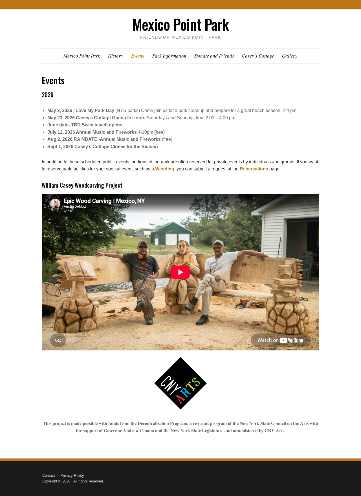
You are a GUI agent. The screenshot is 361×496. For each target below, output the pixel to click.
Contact (48, 475)
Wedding (164, 168)
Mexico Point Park (180, 24)
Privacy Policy (72, 475)
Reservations (254, 168)
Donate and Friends (214, 55)
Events (137, 55)
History (115, 55)
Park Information (169, 55)
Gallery (290, 55)
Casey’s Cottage (258, 55)
